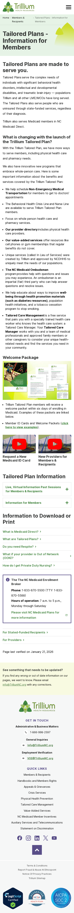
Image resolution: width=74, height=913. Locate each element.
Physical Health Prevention (37, 798)
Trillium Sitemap (37, 878)
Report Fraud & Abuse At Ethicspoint (37, 869)
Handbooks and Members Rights (37, 780)
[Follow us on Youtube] (54, 838)
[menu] (68, 7)
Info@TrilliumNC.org (40, 745)
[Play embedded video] (19, 444)
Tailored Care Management (37, 804)
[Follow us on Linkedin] (37, 838)
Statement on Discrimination (37, 828)
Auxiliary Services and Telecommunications (37, 822)
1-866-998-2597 (40, 732)
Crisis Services (37, 792)
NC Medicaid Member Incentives (37, 816)
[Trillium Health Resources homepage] (18, 7)
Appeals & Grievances (37, 786)
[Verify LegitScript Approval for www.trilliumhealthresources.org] (13, 898)
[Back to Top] (37, 850)
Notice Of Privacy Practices (37, 874)
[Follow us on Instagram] (28, 838)
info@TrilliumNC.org (14, 684)
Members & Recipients (18, 19)
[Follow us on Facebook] (19, 838)
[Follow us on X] (45, 838)
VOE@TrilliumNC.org (40, 758)
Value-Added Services (37, 810)
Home (6, 17)
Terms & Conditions (37, 865)
